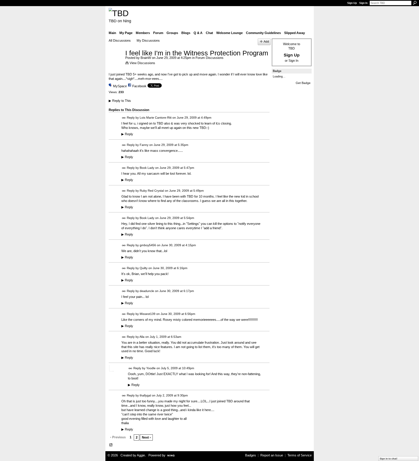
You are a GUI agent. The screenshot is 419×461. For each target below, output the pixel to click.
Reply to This (120, 100)
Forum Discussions (209, 58)
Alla (141, 336)
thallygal (145, 395)
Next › (146, 437)
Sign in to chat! (388, 458)
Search (415, 3)
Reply (127, 134)
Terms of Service (299, 455)
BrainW (146, 58)
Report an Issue (271, 455)
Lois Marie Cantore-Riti (156, 117)
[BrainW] (116, 61)
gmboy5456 (148, 245)
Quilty (144, 268)
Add (266, 41)
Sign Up (352, 3)
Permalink (124, 118)
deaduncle (147, 291)
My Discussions (148, 40)
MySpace (120, 86)
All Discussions (120, 40)
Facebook (139, 86)
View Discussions (142, 63)
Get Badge (303, 83)
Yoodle (151, 368)
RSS (111, 445)
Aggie (141, 455)
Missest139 (147, 314)
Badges (250, 455)
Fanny (144, 145)
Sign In (363, 3)
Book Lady (147, 167)
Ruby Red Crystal (152, 190)
